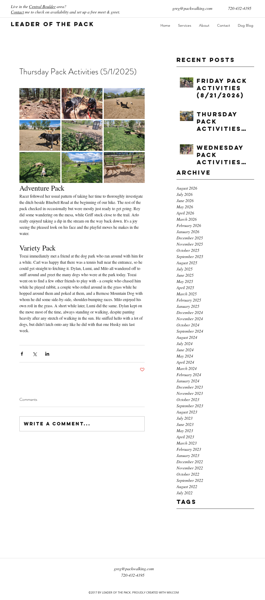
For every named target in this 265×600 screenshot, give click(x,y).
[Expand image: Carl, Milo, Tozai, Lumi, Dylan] (124, 135)
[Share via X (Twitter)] (34, 353)
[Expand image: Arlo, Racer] (82, 103)
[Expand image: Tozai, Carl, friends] (124, 103)
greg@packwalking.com (192, 8)
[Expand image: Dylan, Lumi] (39, 135)
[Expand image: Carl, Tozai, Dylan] (82, 167)
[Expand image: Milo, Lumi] (124, 167)
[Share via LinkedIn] (47, 353)
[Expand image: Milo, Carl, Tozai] (82, 135)
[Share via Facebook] (21, 353)
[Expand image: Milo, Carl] (39, 167)
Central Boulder (42, 6)
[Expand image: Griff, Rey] (39, 103)
